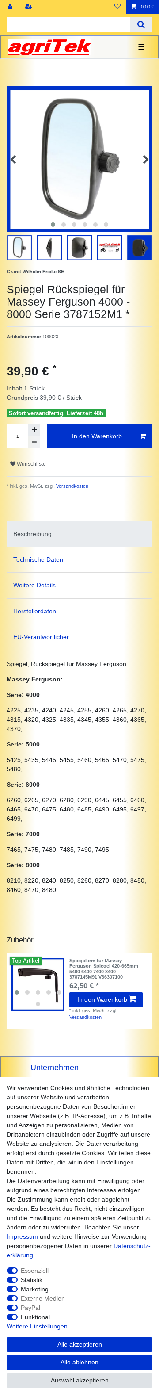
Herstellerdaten (34, 611)
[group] (37, 984)
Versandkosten (71, 486)
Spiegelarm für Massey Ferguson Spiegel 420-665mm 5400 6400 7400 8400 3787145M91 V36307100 (103, 969)
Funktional (35, 1316)
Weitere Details (34, 585)
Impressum (22, 1236)
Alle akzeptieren (79, 1344)
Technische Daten (38, 559)
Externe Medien (43, 1298)
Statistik (31, 1279)
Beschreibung (32, 533)
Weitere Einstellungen (37, 1326)
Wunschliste (30, 464)
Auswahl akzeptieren (80, 1380)
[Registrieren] (29, 7)
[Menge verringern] (34, 442)
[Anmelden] (11, 7)
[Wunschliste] (117, 7)
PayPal (30, 1307)
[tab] (79, 534)
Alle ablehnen (79, 1362)
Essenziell (35, 1270)
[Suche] (141, 24)
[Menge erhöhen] (34, 430)
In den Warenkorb (97, 436)
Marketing (35, 1289)
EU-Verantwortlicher (41, 636)
